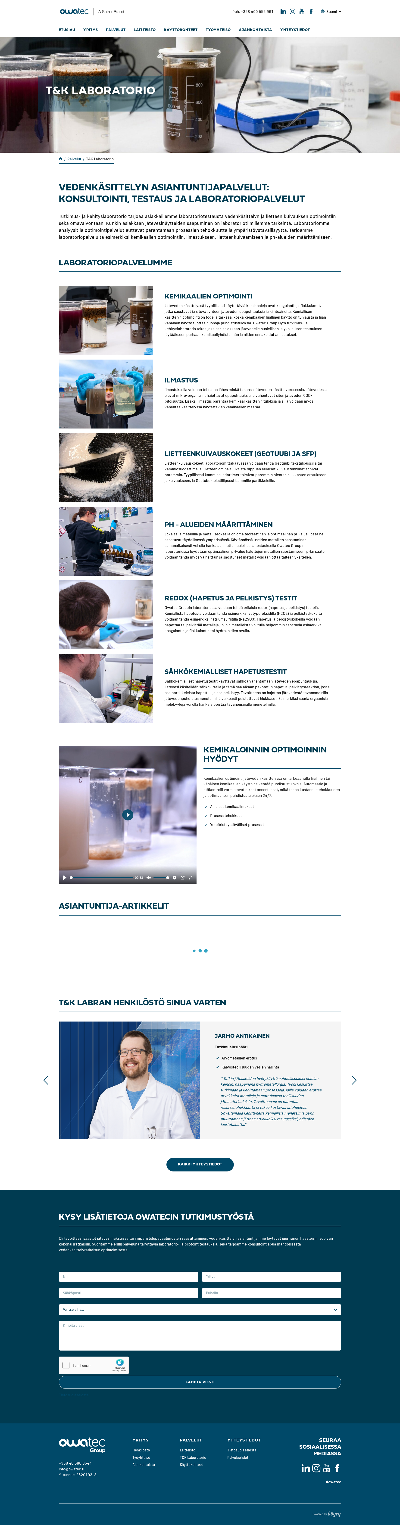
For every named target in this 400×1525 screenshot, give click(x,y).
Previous (45, 1080)
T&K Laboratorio (193, 1457)
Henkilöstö (141, 1450)
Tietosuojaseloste (74, 1395)
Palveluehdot (237, 1457)
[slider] (101, 878)
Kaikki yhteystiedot (200, 1164)
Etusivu (67, 30)
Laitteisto (145, 30)
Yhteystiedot (295, 30)
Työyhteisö (218, 30)
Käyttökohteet (181, 30)
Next (354, 1080)
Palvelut (116, 30)
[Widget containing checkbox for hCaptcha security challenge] (94, 1365)
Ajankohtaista (255, 30)
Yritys (90, 30)
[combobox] (200, 1309)
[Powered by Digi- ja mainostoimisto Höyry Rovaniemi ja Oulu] (326, 1513)
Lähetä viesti (200, 1382)
